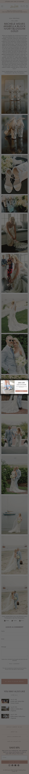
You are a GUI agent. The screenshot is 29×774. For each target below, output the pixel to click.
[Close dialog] (27, 381)
